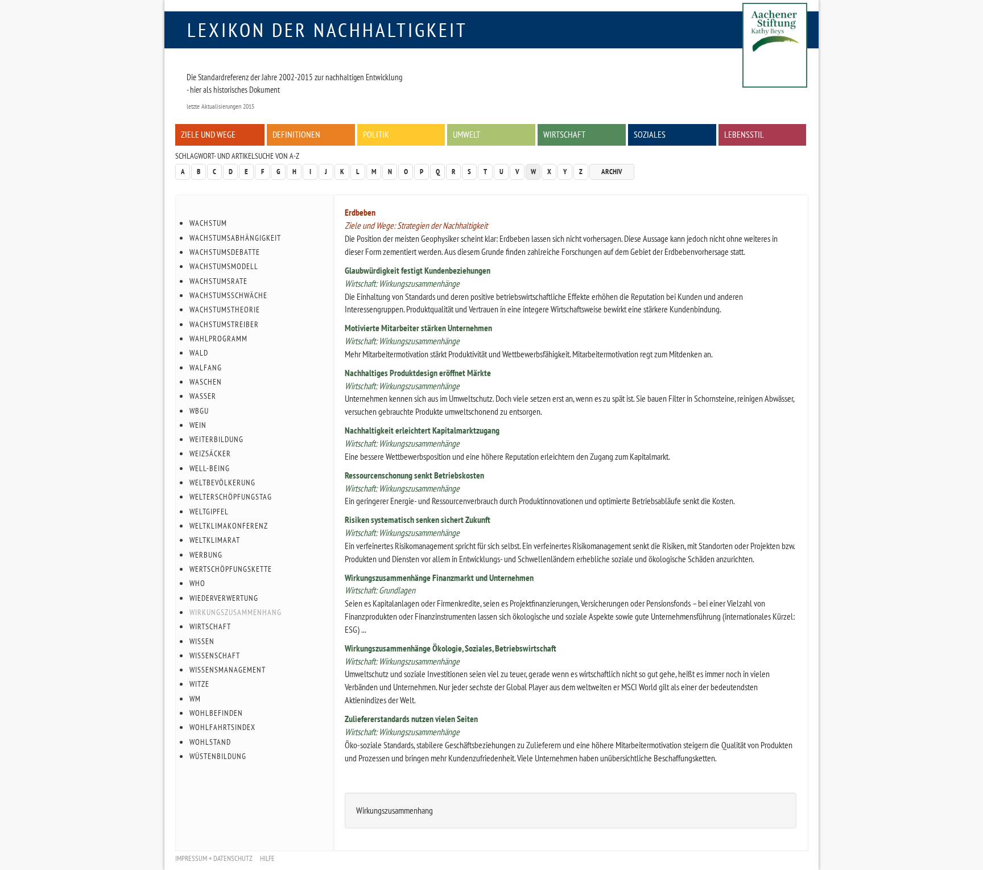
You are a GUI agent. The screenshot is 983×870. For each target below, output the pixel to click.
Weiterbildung (216, 439)
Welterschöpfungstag (230, 497)
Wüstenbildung (217, 756)
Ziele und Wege (208, 134)
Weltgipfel (209, 511)
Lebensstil (744, 134)
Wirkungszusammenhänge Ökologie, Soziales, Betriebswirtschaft (450, 648)
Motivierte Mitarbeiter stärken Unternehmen (418, 327)
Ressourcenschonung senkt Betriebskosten (414, 475)
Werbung (205, 555)
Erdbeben (360, 212)
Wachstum (208, 223)
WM (195, 699)
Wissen (201, 641)
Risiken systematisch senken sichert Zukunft (417, 519)
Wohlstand (210, 742)
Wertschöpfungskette (230, 569)
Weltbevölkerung (222, 482)
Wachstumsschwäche (228, 295)
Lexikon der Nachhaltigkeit (327, 30)
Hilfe (267, 858)
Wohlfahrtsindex (222, 727)
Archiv (611, 171)
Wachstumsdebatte (224, 252)
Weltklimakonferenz (228, 526)
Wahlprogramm (218, 338)
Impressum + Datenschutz (214, 858)
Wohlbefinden (216, 713)
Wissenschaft (214, 655)
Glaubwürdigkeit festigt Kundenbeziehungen (417, 270)
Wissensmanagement (227, 670)
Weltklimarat (214, 540)
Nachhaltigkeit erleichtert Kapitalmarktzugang (422, 430)
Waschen (205, 382)
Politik (376, 134)
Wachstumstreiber (224, 324)
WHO (197, 583)
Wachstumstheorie (224, 309)
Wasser (202, 396)
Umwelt (466, 134)
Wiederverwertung (223, 598)
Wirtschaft (564, 134)
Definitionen (296, 134)
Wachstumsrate (218, 281)
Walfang (205, 367)
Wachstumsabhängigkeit (235, 238)
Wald (198, 353)
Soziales (650, 134)
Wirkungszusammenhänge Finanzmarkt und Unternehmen (439, 577)
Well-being (209, 468)
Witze (199, 684)
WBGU (199, 411)
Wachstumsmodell (223, 266)
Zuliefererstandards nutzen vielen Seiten (411, 718)
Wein (197, 425)
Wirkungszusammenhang (235, 612)
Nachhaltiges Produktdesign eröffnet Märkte (418, 372)
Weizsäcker (210, 453)
